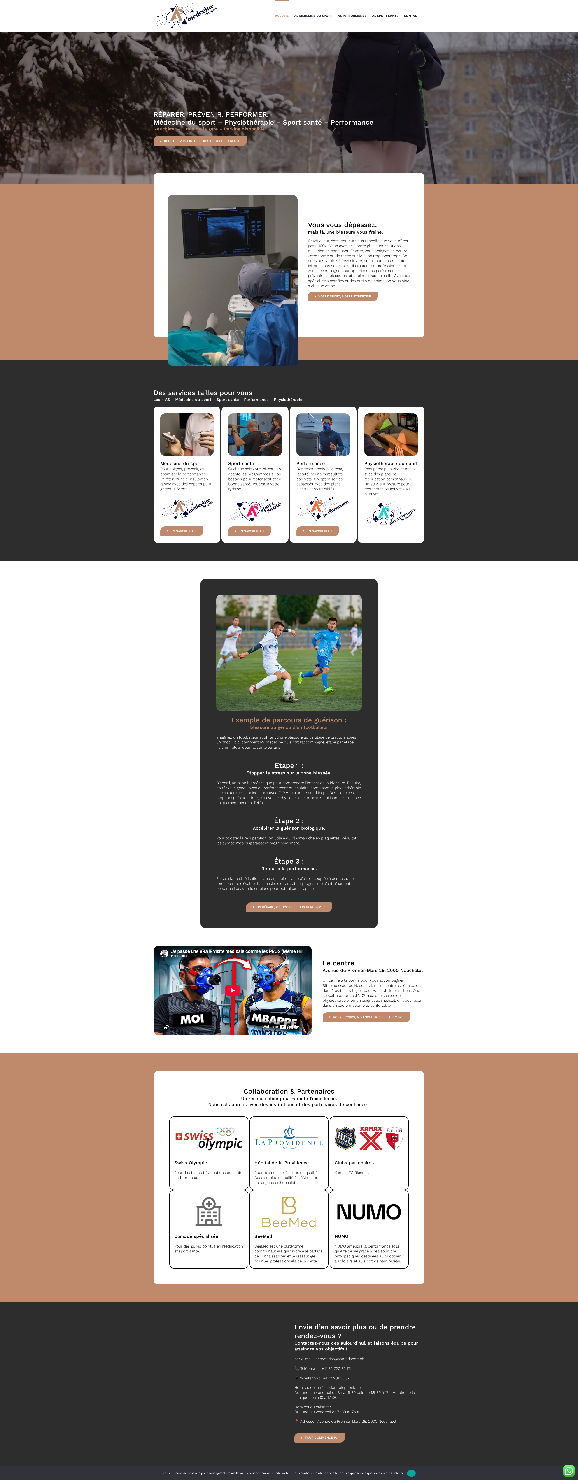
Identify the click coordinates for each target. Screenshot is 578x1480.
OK (411, 1473)
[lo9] (255, 497)
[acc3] (255, 415)
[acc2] (187, 415)
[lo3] (323, 497)
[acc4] (323, 415)
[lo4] (187, 497)
